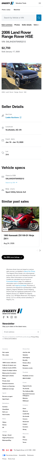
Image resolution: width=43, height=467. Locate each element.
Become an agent (7, 396)
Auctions (5, 406)
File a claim (5, 355)
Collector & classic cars (9, 365)
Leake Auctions (12, 117)
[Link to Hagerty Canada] (7, 450)
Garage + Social (6, 435)
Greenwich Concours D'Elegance (29, 394)
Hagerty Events (27, 386)
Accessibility (22, 455)
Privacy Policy (35, 336)
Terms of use (11, 458)
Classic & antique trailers (9, 370)
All (3, 427)
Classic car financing (8, 386)
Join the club (26, 352)
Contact (25, 424)
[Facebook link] (4, 317)
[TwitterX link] (8, 317)
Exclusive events (27, 368)
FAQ (24, 437)
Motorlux (25, 398)
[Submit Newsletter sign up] (38, 332)
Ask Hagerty (26, 357)
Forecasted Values (12, 281)
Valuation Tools (21, 3)
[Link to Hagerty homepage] (12, 311)
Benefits (25, 360)
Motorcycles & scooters (9, 373)
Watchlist (17, 9)
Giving (24, 429)
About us (25, 411)
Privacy (25, 439)
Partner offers (27, 362)
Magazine (25, 365)
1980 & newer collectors (9, 362)
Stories (4, 424)
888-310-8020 (26, 378)
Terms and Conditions (11, 338)
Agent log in (5, 399)
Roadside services (28, 375)
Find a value (6, 9)
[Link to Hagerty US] (3, 450)
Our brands (26, 416)
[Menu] (40, 3)
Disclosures (30, 455)
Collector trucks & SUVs (9, 367)
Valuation (25, 355)
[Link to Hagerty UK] (11, 450)
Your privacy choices (11, 455)
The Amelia (26, 388)
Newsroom (26, 421)
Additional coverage (8, 388)
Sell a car (5, 412)
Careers (25, 419)
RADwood (25, 400)
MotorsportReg (6, 440)
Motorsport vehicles (8, 375)
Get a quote (5, 352)
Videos (4, 422)
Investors (25, 426)
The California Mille (28, 391)
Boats (4, 378)
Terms (24, 442)
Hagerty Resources (8, 437)
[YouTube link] (16, 317)
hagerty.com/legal (20, 285)
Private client (6, 381)
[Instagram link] (12, 317)
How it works (6, 414)
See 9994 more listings (12, 257)
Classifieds (5, 409)
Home (24, 408)
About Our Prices (29, 271)
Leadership (26, 413)
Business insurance (8, 383)
